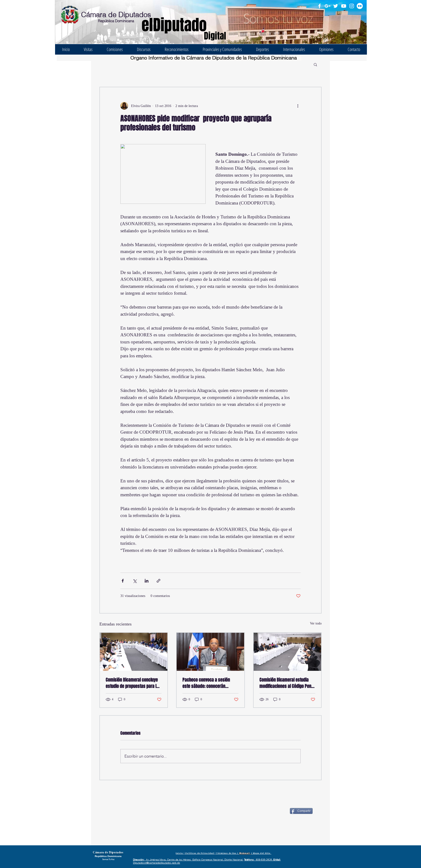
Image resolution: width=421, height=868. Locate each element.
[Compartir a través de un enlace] (158, 580)
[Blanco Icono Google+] (328, 6)
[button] (315, 64)
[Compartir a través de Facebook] (122, 580)
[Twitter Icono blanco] (336, 6)
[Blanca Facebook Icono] (319, 6)
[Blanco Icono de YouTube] (344, 6)
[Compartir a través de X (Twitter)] (134, 580)
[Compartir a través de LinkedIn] (146, 580)
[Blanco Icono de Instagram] (352, 6)
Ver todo (316, 623)
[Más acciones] (298, 106)
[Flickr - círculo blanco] (360, 6)
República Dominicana (116, 21)
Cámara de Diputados (116, 14)
